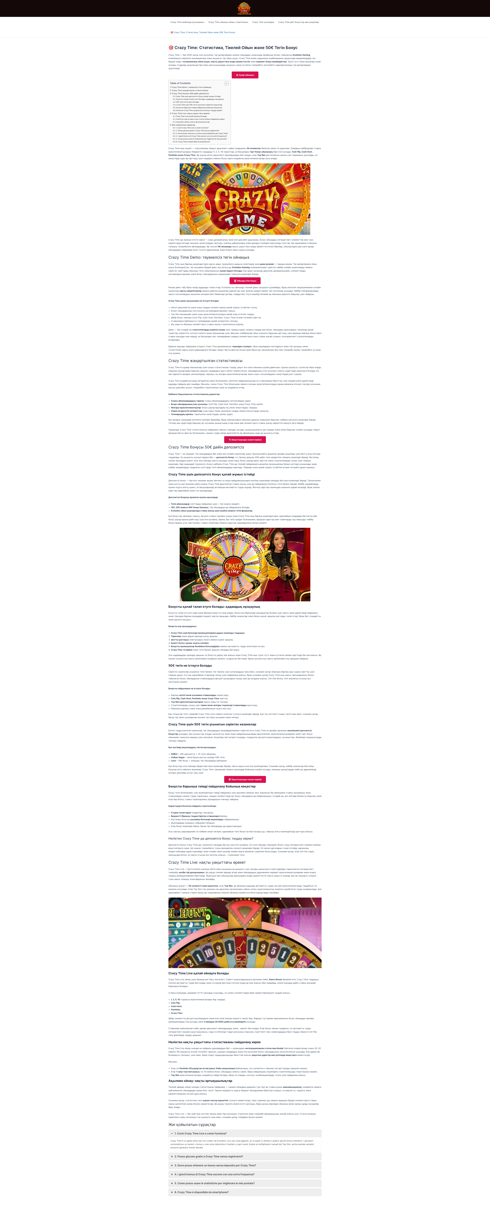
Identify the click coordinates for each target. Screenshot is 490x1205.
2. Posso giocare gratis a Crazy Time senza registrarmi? (197, 131)
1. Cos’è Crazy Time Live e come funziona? (192, 128)
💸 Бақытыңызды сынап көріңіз (245, 439)
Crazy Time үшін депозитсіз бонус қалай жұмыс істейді (198, 96)
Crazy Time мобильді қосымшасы (187, 22)
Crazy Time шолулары (263, 22)
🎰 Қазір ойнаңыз (245, 75)
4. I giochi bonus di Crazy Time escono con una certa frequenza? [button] (214, 1174)
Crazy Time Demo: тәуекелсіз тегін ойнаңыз (191, 87)
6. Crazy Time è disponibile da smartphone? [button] (202, 1192)
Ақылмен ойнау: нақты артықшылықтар (193, 122)
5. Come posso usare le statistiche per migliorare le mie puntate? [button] (215, 1183)
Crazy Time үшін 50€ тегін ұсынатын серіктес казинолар (199, 105)
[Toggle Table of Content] (225, 83)
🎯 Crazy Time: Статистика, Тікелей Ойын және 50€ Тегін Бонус (202, 32)
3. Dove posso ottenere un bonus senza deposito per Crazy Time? (202, 133)
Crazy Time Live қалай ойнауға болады (191, 116)
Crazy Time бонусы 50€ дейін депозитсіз (190, 93)
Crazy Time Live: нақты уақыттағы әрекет (191, 113)
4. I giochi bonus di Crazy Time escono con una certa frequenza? (201, 136)
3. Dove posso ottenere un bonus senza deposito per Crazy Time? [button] (215, 1165)
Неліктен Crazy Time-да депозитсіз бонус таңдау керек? (199, 110)
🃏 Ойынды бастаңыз (245, 280)
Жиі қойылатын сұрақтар (183, 125)
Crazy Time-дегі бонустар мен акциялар (298, 22)
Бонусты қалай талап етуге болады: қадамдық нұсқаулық (200, 99)
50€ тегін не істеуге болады (187, 102)
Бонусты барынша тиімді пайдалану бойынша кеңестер (199, 108)
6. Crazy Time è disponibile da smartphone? (193, 142)
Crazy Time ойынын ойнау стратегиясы (228, 22)
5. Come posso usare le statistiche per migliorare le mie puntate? (201, 139)
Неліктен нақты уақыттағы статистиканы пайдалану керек (200, 119)
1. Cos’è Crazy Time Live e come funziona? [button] (201, 1133)
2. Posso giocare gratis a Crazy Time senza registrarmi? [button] (209, 1156)
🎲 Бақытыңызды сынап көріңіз (245, 779)
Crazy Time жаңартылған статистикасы (190, 90)
